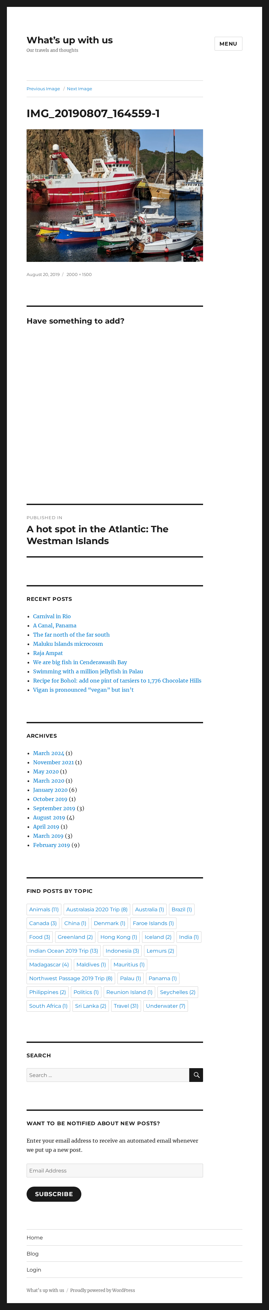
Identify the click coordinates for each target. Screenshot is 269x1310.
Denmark (109, 923)
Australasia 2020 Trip (97, 909)
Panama (163, 978)
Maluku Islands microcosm (68, 644)
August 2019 (49, 817)
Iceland (158, 937)
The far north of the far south (71, 634)
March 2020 (48, 780)
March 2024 (48, 753)
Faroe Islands (153, 923)
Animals (44, 909)
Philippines (47, 992)
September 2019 (54, 808)
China (75, 923)
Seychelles (178, 992)
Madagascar (49, 964)
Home (35, 1238)
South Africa (48, 1006)
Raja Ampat (48, 653)
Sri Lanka (90, 1006)
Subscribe (54, 1194)
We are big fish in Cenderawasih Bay (80, 662)
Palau (130, 978)
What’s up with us (70, 40)
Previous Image (43, 88)
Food (39, 937)
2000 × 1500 (79, 274)
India (189, 937)
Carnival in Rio (52, 616)
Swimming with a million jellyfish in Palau (88, 671)
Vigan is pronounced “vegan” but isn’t (83, 690)
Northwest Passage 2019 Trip (71, 978)
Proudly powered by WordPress (102, 1290)
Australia (149, 909)
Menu (228, 44)
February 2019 (51, 845)
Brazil (182, 909)
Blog (33, 1254)
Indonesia (122, 951)
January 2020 (50, 790)
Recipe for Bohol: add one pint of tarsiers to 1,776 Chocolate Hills (117, 680)
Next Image (79, 88)
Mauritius (129, 964)
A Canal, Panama (54, 625)
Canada (43, 923)
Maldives (91, 964)
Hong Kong (118, 937)
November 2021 (53, 762)
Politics (86, 992)
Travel (126, 1006)
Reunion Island (129, 992)
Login (34, 1270)
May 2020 (46, 771)
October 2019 (50, 799)
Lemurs (160, 951)
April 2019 (46, 826)
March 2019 (48, 836)
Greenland (75, 937)
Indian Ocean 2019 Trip (63, 951)
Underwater (165, 1006)
